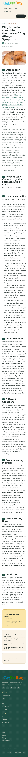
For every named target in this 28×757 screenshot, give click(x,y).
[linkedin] (11, 687)
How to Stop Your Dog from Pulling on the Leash (13, 648)
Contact (4, 735)
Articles (4, 703)
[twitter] (18, 687)
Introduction (9, 618)
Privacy (4, 738)
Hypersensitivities (10, 625)
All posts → (5, 709)
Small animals (5, 722)
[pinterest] (14, 687)
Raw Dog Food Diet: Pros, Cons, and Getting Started (13, 639)
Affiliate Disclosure (7, 740)
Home (5, 8)
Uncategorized (6, 695)
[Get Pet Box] (12, 3)
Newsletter (20, 16)
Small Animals (7, 11)
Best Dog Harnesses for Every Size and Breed (14, 643)
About (3, 732)
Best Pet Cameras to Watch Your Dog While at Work (13, 635)
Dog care (4, 717)
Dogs (10, 8)
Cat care (4, 719)
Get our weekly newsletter (10, 658)
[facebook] (3, 687)
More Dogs (6, 660)
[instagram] (7, 687)
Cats (15, 8)
